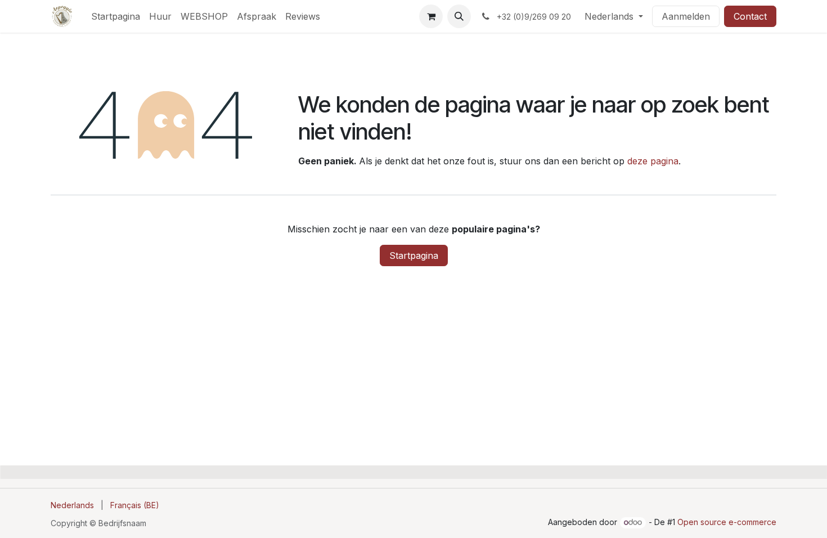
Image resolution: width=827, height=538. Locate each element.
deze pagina (652, 161)
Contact (750, 16)
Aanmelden (686, 16)
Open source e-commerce (726, 522)
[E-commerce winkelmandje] (431, 16)
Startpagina (413, 255)
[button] (459, 16)
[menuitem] (116, 16)
